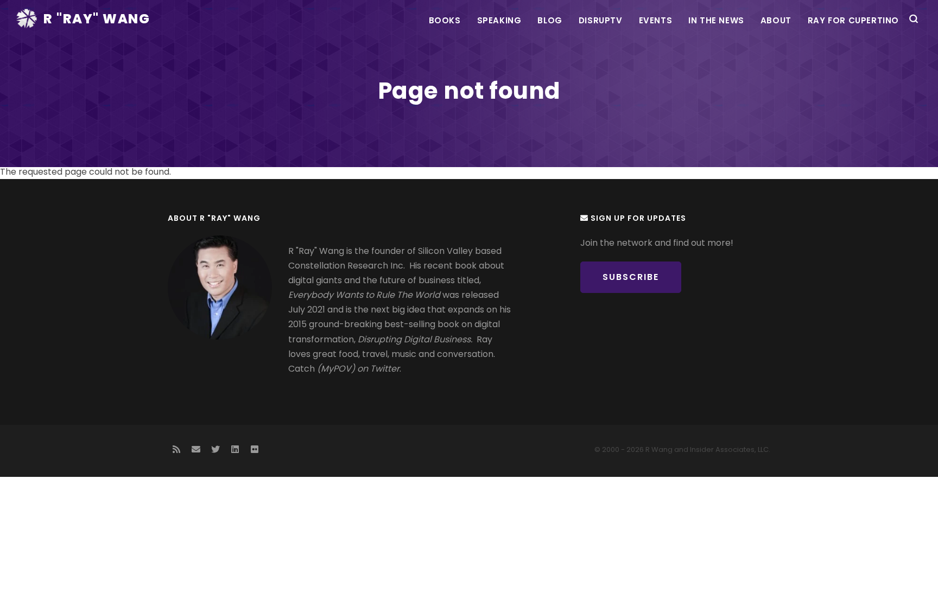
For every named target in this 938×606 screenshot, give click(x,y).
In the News (716, 20)
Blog (549, 20)
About (775, 20)
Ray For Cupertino (853, 20)
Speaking (499, 20)
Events (656, 20)
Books (445, 20)
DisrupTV (601, 20)
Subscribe (631, 277)
